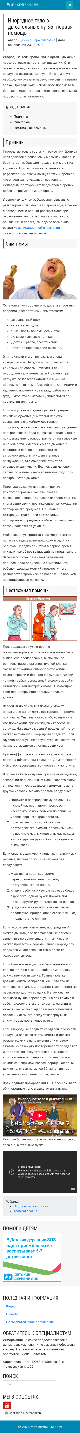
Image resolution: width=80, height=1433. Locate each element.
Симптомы (22, 122)
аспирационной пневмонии (39, 228)
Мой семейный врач (25, 5)
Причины (21, 116)
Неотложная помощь (30, 128)
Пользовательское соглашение (30, 1322)
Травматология (25, 1211)
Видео (11, 1306)
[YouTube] (7, 1405)
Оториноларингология (31, 1206)
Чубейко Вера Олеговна (36, 40)
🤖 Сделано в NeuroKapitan (23, 1412)
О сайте (12, 1314)
